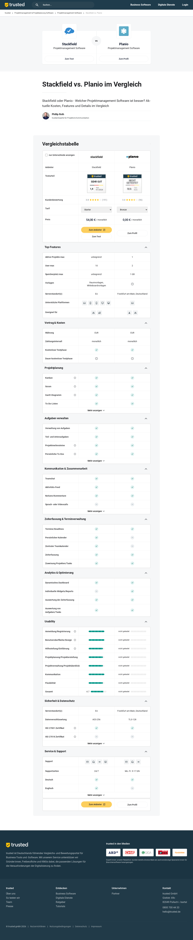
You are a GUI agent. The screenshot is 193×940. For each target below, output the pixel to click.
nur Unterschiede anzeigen (62, 155)
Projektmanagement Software (69, 13)
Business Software (140, 4)
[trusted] (14, 4)
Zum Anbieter (95, 230)
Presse (9, 906)
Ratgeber (60, 902)
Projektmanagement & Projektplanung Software (33, 13)
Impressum (96, 926)
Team (9, 902)
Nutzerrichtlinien (38, 926)
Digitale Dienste (166, 4)
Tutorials (60, 906)
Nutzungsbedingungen (60, 926)
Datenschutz (81, 926)
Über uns (10, 893)
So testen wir (13, 897)
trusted (8, 13)
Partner (115, 893)
